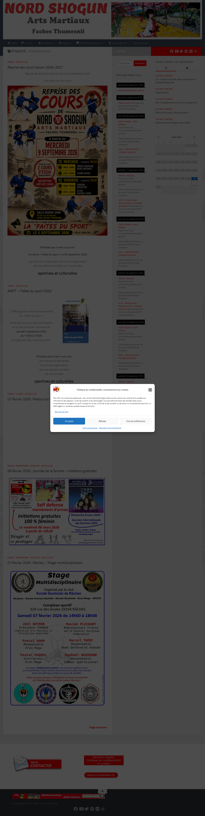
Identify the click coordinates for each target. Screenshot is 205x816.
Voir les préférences (135, 421)
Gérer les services (61, 412)
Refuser (102, 421)
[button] (150, 389)
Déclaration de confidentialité (110, 428)
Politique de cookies (90, 428)
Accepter (69, 421)
